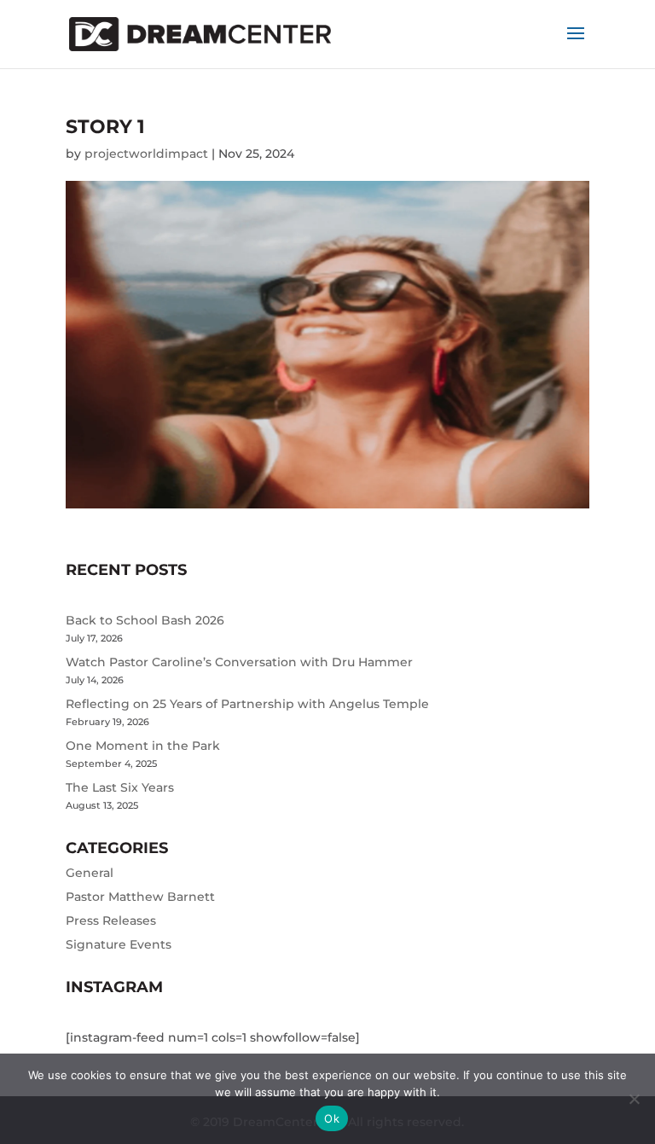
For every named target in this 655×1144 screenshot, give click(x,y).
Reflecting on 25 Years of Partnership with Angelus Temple (247, 703)
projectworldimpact (146, 153)
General (89, 872)
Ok (331, 1118)
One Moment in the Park (143, 745)
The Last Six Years (120, 787)
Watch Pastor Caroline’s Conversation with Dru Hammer (239, 662)
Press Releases (111, 920)
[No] (633, 1098)
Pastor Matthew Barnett (140, 896)
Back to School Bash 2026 (145, 620)
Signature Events (118, 944)
